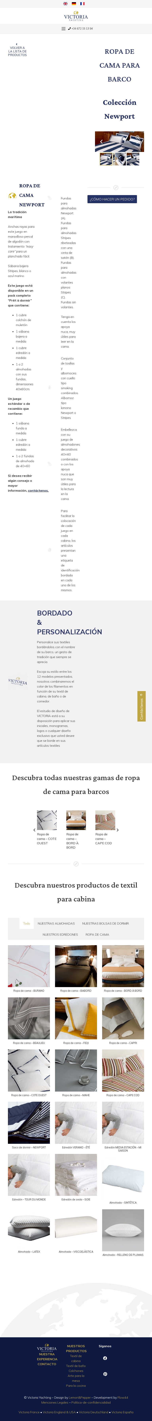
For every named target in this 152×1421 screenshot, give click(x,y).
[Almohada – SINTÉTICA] (123, 1178)
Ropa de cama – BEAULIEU (29, 1042)
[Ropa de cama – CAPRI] (123, 1018)
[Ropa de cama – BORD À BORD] (76, 820)
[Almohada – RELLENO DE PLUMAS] (123, 1230)
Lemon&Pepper (80, 1397)
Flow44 (123, 1397)
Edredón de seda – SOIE (76, 1199)
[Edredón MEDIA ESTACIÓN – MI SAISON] (123, 1123)
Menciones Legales (54, 1402)
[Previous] (34, 830)
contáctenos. (38, 490)
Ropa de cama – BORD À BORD (123, 990)
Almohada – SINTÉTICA (123, 1202)
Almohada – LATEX (29, 1251)
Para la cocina (76, 1386)
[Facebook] (105, 1358)
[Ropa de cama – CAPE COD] (105, 820)
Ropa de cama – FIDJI (76, 1042)
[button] (63, 29)
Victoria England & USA (59, 1412)
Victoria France (29, 1412)
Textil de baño (76, 1366)
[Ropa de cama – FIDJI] (76, 1018)
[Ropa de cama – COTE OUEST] (47, 820)
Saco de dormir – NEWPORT (29, 1147)
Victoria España (122, 1412)
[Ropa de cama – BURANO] (29, 966)
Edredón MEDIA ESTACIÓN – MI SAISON (123, 1149)
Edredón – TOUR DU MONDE (29, 1199)
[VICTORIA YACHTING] (76, 16)
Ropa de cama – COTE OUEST (47, 838)
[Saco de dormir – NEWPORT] (29, 1123)
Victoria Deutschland (93, 1412)
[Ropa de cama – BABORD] (76, 966)
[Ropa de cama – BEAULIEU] (29, 1018)
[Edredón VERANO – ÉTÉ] (76, 1123)
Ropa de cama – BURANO (28, 990)
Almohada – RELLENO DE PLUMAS (123, 1254)
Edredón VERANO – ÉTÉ (76, 1147)
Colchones (76, 1371)
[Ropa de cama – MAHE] (76, 1070)
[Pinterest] (105, 1374)
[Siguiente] (117, 830)
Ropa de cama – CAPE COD (103, 838)
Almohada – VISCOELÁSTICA (76, 1251)
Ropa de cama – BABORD (75, 990)
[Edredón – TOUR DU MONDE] (29, 1175)
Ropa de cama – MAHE (76, 1095)
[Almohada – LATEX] (29, 1227)
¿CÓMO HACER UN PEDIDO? (112, 199)
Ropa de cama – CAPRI (123, 1042)
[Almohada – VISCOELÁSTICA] (76, 1227)
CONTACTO (47, 1364)
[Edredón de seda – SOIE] (76, 1175)
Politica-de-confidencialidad (91, 1402)
